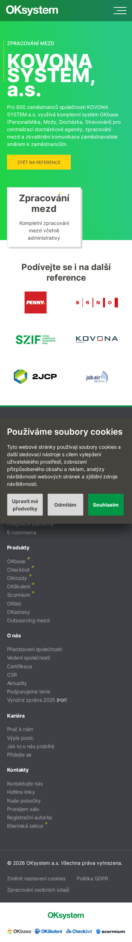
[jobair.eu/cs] (96, 387)
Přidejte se (19, 755)
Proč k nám (20, 729)
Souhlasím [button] (106, 505)
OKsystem (32, 10)
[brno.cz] (96, 313)
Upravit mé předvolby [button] (25, 504)
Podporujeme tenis (28, 692)
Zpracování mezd (44, 203)
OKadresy (18, 612)
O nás (14, 635)
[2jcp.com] (35, 387)
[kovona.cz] (96, 350)
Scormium (18, 595)
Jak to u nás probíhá (30, 746)
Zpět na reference (39, 162)
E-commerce (21, 532)
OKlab (14, 603)
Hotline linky (21, 792)
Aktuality (17, 683)
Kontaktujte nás (25, 784)
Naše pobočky (24, 800)
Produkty (18, 547)
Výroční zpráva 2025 (31, 700)
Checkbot (18, 570)
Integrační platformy (30, 524)
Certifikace (19, 666)
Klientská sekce (25, 826)
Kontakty (18, 770)
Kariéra (16, 715)
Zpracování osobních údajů (38, 890)
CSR (12, 675)
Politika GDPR (92, 878)
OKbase (16, 561)
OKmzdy (17, 578)
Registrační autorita (29, 817)
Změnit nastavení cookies (36, 878)
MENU (120, 10)
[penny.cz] (35, 313)
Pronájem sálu (23, 809)
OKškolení (18, 586)
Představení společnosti (34, 649)
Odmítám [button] (65, 505)
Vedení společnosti (28, 658)
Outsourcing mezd (28, 620)
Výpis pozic (20, 738)
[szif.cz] (35, 350)
